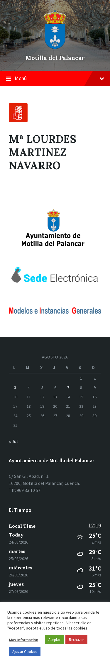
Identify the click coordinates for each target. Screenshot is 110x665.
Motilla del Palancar (55, 57)
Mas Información (23, 639)
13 (55, 397)
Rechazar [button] (76, 639)
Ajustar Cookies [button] (24, 651)
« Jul (13, 441)
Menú (21, 78)
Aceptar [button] (54, 639)
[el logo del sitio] (55, 47)
